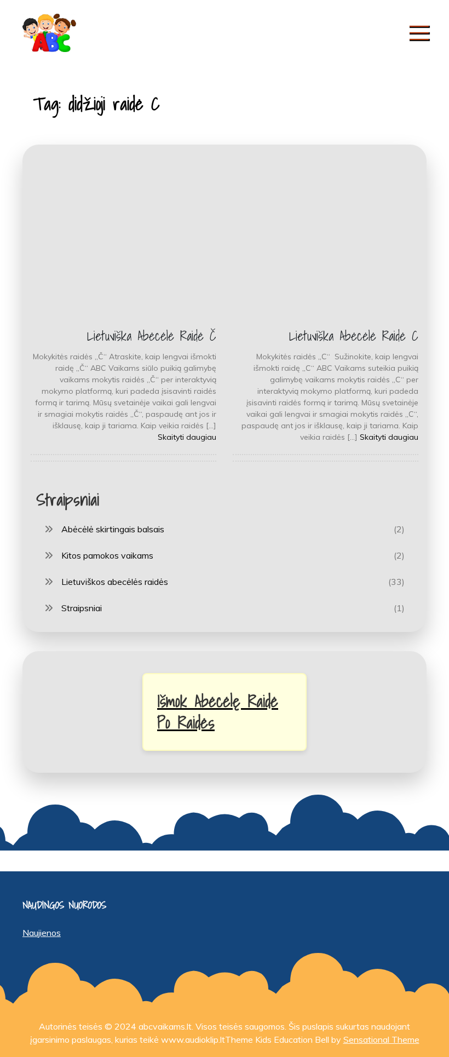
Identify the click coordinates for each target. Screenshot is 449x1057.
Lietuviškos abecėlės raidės (114, 581)
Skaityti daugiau (187, 437)
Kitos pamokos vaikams (107, 555)
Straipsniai (81, 607)
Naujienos (41, 932)
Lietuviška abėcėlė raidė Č (151, 335)
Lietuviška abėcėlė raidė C (353, 335)
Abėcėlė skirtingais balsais (112, 529)
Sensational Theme (381, 1039)
